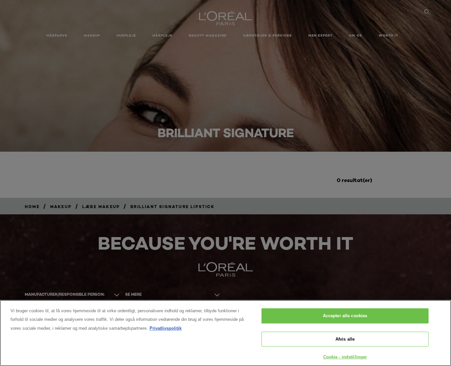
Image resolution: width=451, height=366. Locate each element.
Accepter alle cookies (345, 315)
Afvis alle (345, 339)
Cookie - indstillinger (345, 356)
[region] (225, 333)
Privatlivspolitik (166, 328)
